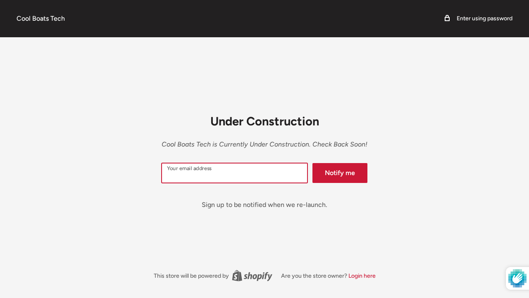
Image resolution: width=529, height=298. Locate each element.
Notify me (340, 173)
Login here (362, 275)
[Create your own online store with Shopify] (252, 275)
